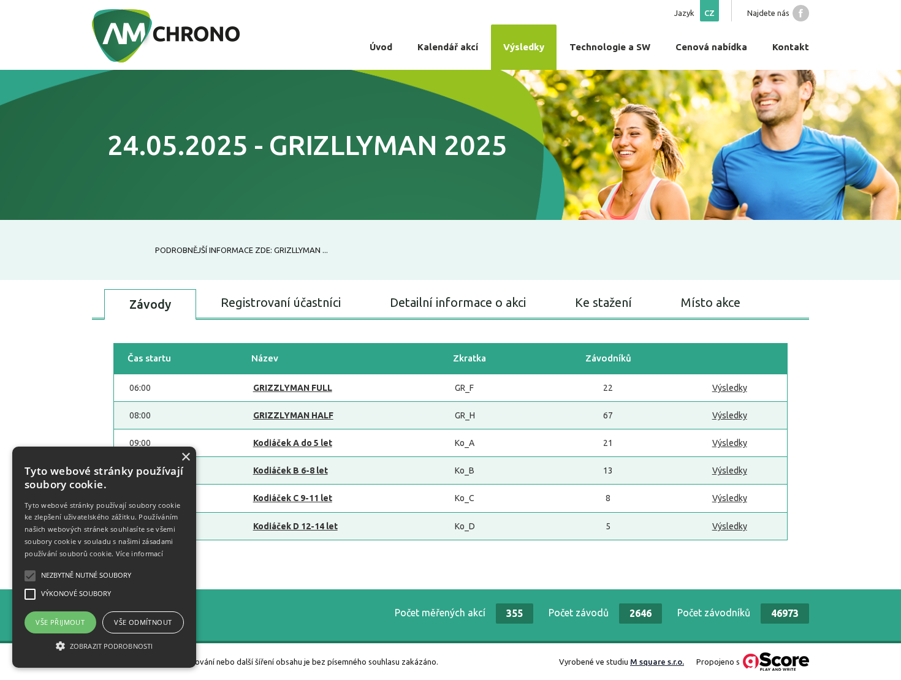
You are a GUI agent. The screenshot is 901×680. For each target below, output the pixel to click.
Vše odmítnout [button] (143, 622)
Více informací (139, 553)
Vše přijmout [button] (60, 622)
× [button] (185, 457)
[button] (104, 646)
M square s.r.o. (657, 661)
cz (709, 13)
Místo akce (710, 302)
